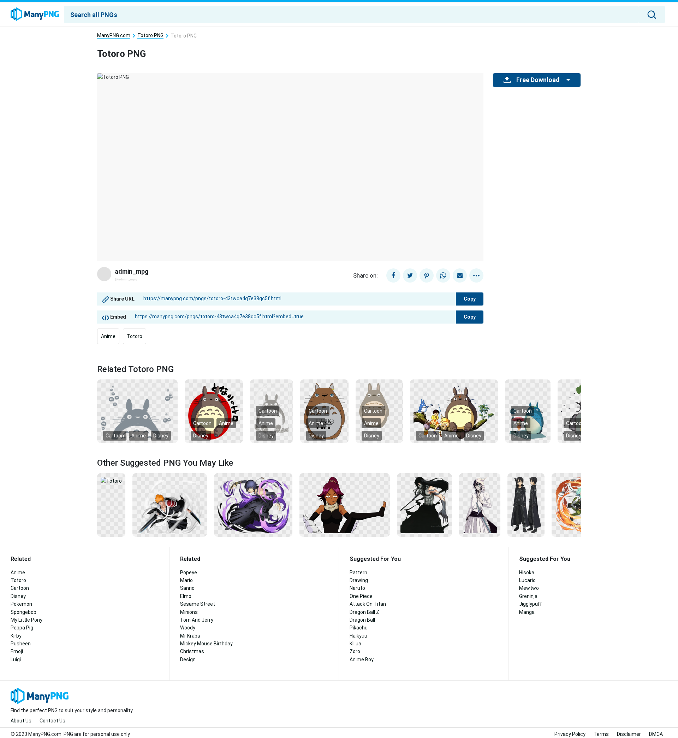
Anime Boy (362, 659)
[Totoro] (111, 480)
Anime (108, 336)
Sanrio (187, 588)
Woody (187, 628)
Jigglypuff (530, 604)
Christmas (192, 651)
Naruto (357, 588)
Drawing (359, 580)
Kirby (16, 636)
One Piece (361, 596)
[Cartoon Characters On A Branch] (454, 411)
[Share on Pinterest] (427, 275)
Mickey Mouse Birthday (206, 643)
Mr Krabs (190, 636)
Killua (355, 643)
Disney (160, 435)
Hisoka (526, 572)
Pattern (358, 572)
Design (188, 659)
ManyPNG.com (113, 35)
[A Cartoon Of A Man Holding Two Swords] (169, 504)
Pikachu (359, 628)
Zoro (355, 651)
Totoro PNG (150, 35)
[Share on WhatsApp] (443, 275)
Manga (527, 612)
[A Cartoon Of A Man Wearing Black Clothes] (526, 504)
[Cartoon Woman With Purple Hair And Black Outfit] (344, 504)
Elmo (185, 596)
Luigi (16, 659)
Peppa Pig (22, 628)
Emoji (17, 651)
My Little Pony (26, 620)
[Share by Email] (460, 275)
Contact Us (52, 721)
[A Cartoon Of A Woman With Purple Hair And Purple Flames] (253, 504)
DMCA (656, 734)
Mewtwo (529, 588)
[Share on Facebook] (393, 275)
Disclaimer (629, 734)
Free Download (537, 79)
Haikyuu (358, 636)
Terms (601, 734)
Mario (186, 580)
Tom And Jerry (196, 620)
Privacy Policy (569, 734)
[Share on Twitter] (410, 275)
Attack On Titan (368, 604)
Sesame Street (197, 604)
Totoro (134, 336)
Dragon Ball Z (364, 612)
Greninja (528, 596)
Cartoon (115, 435)
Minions (189, 612)
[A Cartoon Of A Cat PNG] (137, 411)
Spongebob (23, 612)
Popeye (188, 572)
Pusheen (21, 643)
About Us (21, 721)
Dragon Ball (362, 620)
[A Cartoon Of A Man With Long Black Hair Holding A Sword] (424, 504)
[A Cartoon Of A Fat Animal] (213, 411)
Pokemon (21, 604)
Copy (470, 299)
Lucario (527, 580)
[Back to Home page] (35, 14)
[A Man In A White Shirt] (480, 504)
